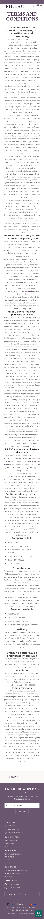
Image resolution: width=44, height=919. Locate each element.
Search (32, 6)
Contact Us (12, 826)
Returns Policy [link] (10, 876)
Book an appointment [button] (16, 833)
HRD (34, 224)
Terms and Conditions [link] (13, 854)
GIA (24, 224)
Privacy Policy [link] (10, 857)
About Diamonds (11, 840)
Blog (6, 846)
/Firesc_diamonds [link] (14, 888)
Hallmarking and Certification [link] (16, 870)
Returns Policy (28, 291)
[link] (36, 6)
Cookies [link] (7, 860)
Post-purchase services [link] (13, 873)
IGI (28, 224)
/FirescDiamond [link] (13, 884)
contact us (25, 667)
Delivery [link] (7, 863)
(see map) (28, 408)
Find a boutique (13, 829)
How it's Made (9, 843)
